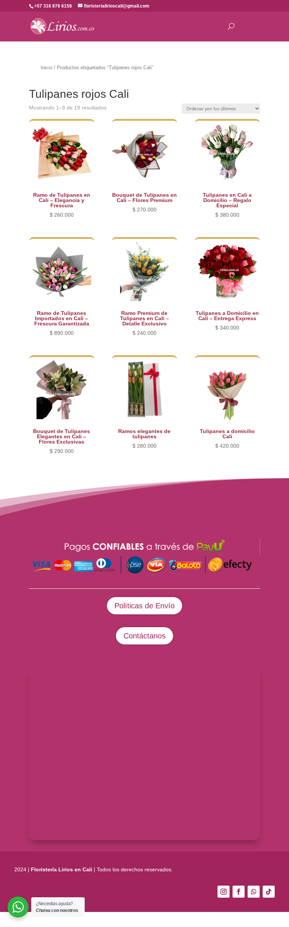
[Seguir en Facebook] (239, 892)
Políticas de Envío (144, 606)
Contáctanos (144, 636)
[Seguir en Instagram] (224, 892)
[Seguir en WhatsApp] (254, 892)
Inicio (46, 67)
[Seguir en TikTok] (269, 892)
